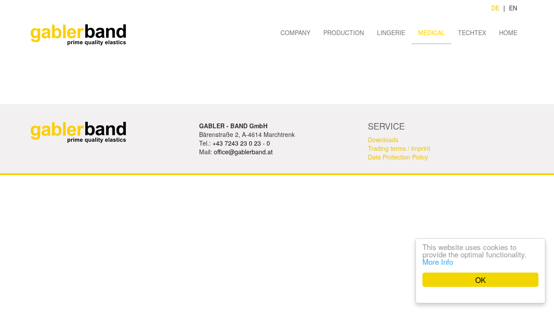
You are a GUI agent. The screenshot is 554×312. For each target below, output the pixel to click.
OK (480, 279)
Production (343, 32)
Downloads (383, 139)
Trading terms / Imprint (399, 148)
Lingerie (391, 32)
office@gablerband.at (243, 151)
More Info (437, 261)
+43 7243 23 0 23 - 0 (241, 143)
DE (495, 7)
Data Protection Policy (398, 157)
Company (295, 32)
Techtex (472, 32)
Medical (431, 32)
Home (508, 32)
